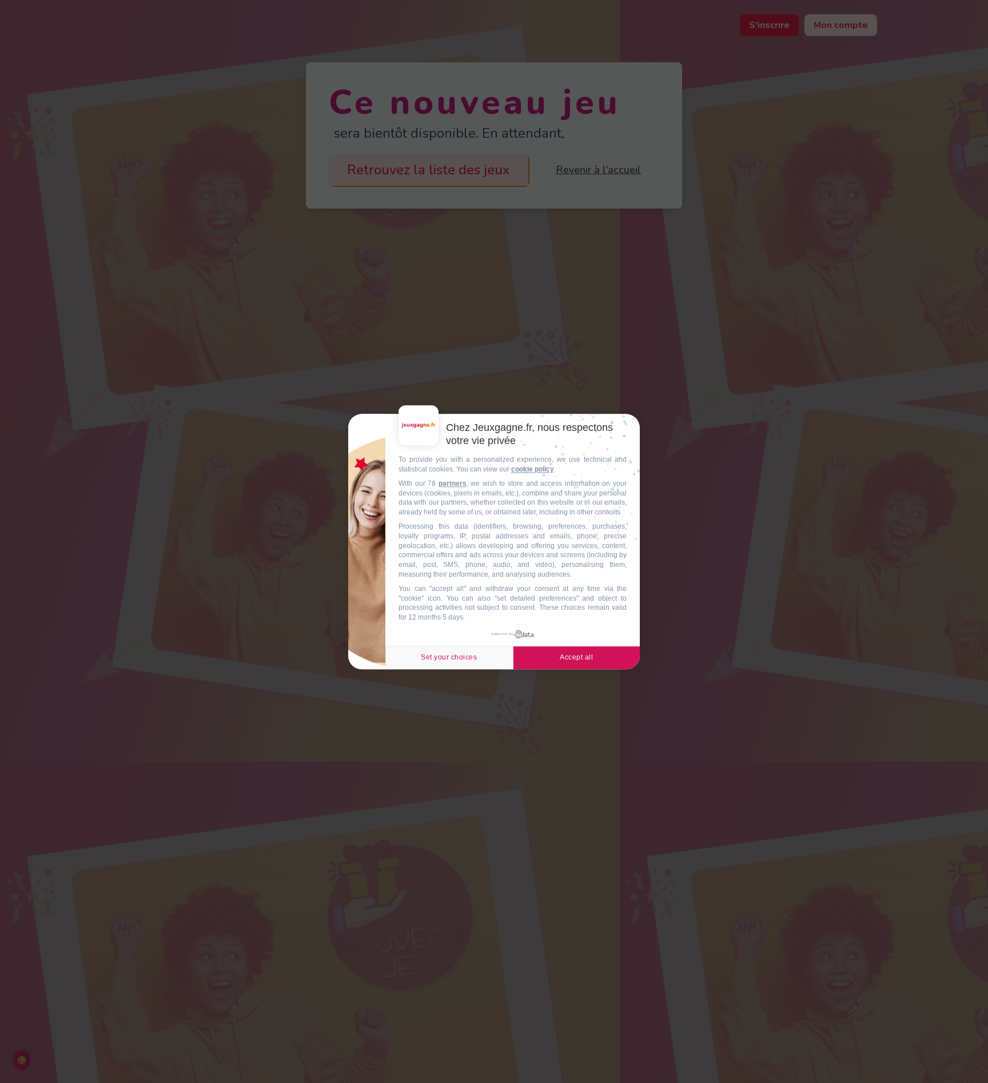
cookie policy (532, 469)
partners (453, 483)
